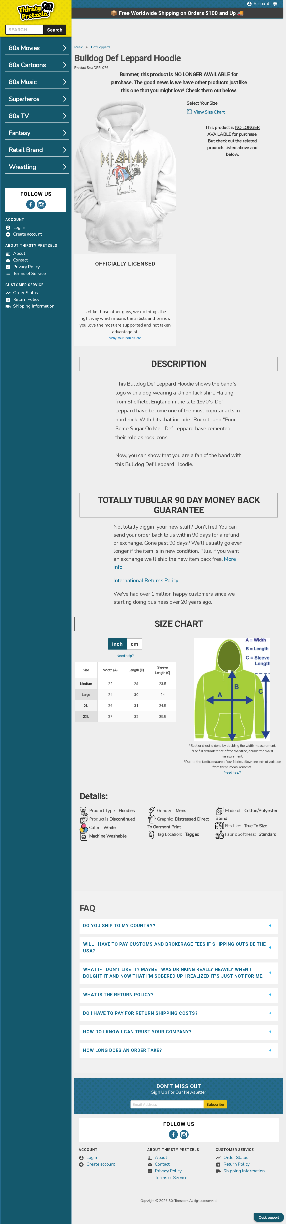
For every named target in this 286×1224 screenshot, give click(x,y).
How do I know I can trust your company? (137, 1031)
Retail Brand (26, 150)
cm (134, 644)
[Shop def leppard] (125, 305)
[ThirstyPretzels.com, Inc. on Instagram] (41, 204)
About (19, 253)
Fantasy (19, 133)
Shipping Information (34, 306)
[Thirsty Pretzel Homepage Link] (35, 21)
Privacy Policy (26, 267)
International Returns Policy (146, 580)
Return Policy (26, 299)
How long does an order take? (122, 1050)
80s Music (22, 82)
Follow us (36, 194)
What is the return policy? (118, 994)
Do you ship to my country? (119, 925)
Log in (19, 227)
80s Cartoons (27, 65)
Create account (27, 234)
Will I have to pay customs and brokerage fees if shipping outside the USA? (174, 947)
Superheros (24, 99)
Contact (20, 260)
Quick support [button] (269, 1217)
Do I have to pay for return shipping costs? (140, 1013)
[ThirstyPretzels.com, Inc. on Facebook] (30, 204)
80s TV (19, 116)
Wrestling (22, 167)
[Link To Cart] (274, 3)
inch (117, 644)
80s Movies (24, 48)
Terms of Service (29, 273)
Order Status (25, 293)
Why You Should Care (125, 338)
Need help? (125, 655)
